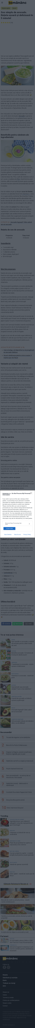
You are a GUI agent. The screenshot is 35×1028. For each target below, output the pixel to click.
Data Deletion (8, 534)
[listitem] (17, 524)
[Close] (31, 493)
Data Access (17, 534)
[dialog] (17, 514)
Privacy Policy (27, 534)
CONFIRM (9, 528)
